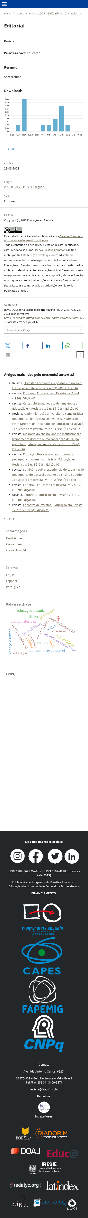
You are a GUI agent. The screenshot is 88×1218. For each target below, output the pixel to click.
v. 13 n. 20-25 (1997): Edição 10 (47, 13)
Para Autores (14, 544)
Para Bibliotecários (17, 550)
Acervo (20, 13)
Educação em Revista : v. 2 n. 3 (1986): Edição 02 (45, 388)
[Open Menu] (4, 4)
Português (13, 587)
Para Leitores (14, 538)
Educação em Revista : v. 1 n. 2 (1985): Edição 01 (47, 480)
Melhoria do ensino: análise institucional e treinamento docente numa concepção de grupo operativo (46, 439)
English (11, 575)
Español (11, 581)
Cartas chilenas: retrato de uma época (49, 403)
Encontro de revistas (37, 505)
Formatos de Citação (19, 330)
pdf (12, 149)
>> (13, 519)
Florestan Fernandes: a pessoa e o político (53, 383)
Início (7, 13)
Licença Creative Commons (50, 250)
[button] (13, 345)
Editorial (29, 393)
